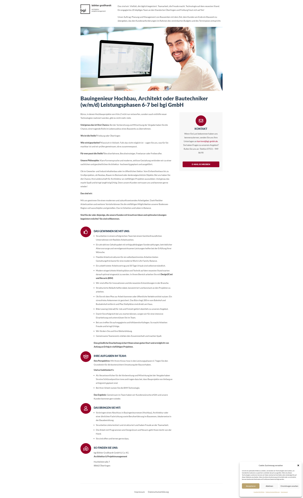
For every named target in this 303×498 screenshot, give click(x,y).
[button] (298, 465)
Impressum (284, 492)
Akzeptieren (251, 486)
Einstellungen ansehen (289, 486)
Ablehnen (269, 486)
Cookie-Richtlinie (259, 492)
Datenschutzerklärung (273, 492)
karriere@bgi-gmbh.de (207, 141)
